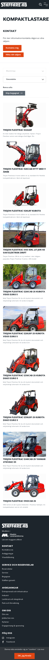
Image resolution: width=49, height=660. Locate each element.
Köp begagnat (12, 93)
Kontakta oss (7, 550)
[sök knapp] (41, 4)
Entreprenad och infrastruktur (15, 592)
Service (5, 573)
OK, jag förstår (24, 656)
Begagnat (6, 577)
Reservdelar (7, 569)
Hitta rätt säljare (13, 55)
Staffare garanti (8, 580)
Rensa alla (7, 87)
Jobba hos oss (8, 618)
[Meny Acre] (46, 4)
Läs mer (41, 649)
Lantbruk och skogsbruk (12, 599)
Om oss (5, 614)
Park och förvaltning (10, 603)
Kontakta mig (12, 48)
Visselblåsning (8, 557)
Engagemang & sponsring (13, 626)
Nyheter (5, 622)
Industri (5, 596)
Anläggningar (7, 554)
